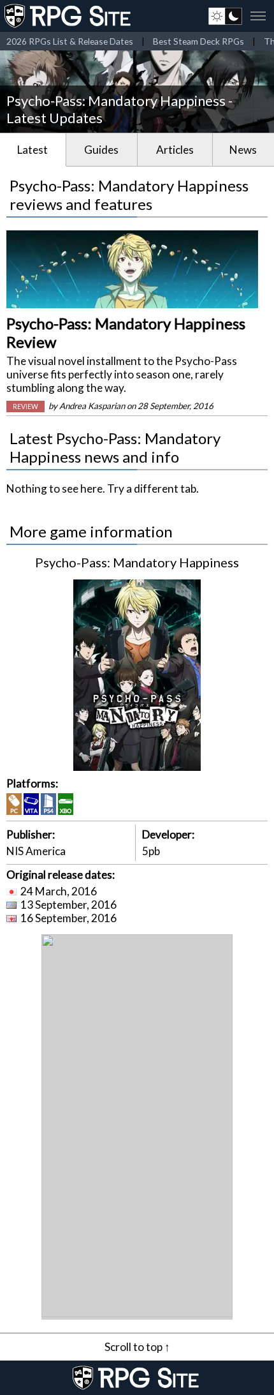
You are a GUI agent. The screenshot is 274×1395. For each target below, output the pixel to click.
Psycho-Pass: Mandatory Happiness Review (125, 332)
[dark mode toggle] (225, 16)
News (243, 149)
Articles (175, 149)
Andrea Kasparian (92, 406)
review (25, 406)
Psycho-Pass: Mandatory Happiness (137, 562)
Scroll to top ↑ (137, 1347)
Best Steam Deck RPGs (198, 41)
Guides (101, 149)
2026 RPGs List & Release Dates (69, 41)
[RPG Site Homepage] (68, 16)
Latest (32, 149)
